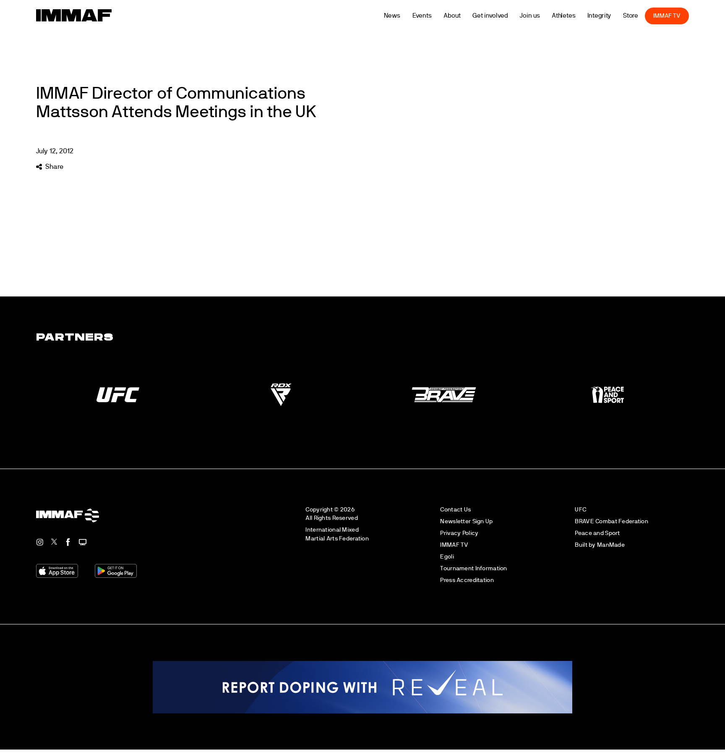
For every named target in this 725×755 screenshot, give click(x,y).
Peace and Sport (597, 533)
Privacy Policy (459, 533)
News (406, 16)
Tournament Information (473, 568)
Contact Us (455, 509)
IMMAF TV (681, 16)
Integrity (614, 16)
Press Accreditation (466, 580)
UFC (580, 509)
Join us (544, 16)
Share (54, 166)
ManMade (611, 545)
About (466, 16)
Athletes (578, 16)
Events (436, 16)
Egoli (447, 556)
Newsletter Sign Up (466, 521)
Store (645, 16)
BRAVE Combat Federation (611, 521)
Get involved (505, 16)
